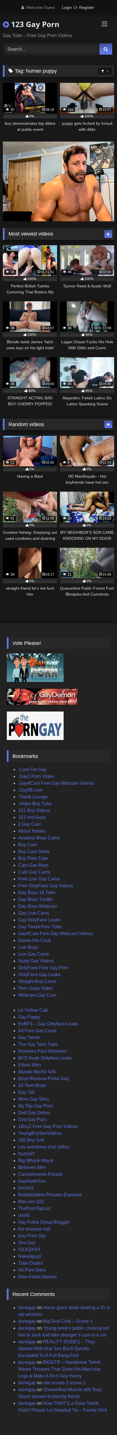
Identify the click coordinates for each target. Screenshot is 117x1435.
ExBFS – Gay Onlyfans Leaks (48, 1023)
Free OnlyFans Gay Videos (45, 885)
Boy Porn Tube (33, 858)
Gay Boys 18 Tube (36, 892)
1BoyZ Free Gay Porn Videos (48, 1126)
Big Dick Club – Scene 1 (68, 1321)
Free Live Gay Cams (39, 878)
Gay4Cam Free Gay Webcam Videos (55, 933)
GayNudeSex (31, 1181)
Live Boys (28, 947)
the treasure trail (34, 1229)
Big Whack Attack (35, 1160)
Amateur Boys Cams (39, 837)
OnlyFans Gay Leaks (39, 974)
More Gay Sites (33, 1099)
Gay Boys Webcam (37, 906)
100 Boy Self (31, 1140)
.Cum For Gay (32, 769)
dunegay (27, 1307)
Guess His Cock (34, 940)
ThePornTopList (34, 1208)
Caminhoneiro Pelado (40, 1174)
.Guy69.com (30, 790)
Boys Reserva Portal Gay (43, 1078)
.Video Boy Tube (35, 803)
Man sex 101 (31, 1201)
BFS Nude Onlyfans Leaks (45, 1058)
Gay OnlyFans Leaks (39, 919)
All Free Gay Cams (37, 1030)
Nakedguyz (29, 1256)
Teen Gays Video (35, 988)
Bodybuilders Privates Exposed (50, 1194)
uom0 (24, 1215)
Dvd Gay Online (34, 1112)
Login (67, 7)
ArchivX (26, 1187)
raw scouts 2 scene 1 (64, 1382)
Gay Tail (26, 1092)
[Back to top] (99, 1418)
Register (86, 7)
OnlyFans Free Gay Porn (43, 967)
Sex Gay (26, 1242)
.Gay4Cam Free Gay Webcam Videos (56, 783)
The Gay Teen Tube (38, 1044)
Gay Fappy (29, 1017)
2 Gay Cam (29, 824)
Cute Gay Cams (34, 872)
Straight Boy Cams (37, 981)
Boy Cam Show (34, 851)
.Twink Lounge (33, 796)
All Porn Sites (32, 1270)
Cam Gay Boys (33, 865)
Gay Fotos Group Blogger (44, 1222)
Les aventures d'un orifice (44, 1146)
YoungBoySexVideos (39, 1133)
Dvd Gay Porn (32, 1119)
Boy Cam (27, 844)
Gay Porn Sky (32, 1235)
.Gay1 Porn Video (36, 776)
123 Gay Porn (34, 24)
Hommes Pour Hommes (42, 1051)
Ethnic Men (29, 1064)
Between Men (32, 1167)
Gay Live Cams (33, 913)
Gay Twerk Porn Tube (40, 926)
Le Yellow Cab (33, 1010)
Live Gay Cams (33, 954)
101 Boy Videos (34, 810)
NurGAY (26, 1153)
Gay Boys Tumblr (35, 899)
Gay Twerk (29, 1037)
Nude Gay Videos (36, 960)
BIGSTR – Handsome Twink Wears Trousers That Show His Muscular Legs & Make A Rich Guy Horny (59, 1369)
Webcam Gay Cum (37, 995)
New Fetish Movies (37, 1276)
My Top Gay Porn (35, 1105)
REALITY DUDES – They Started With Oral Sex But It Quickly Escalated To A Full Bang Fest (56, 1348)
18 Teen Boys (32, 1085)
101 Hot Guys (32, 817)
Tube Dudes (30, 1263)
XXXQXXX (29, 1249)
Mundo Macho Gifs (37, 1071)
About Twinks (31, 831)
